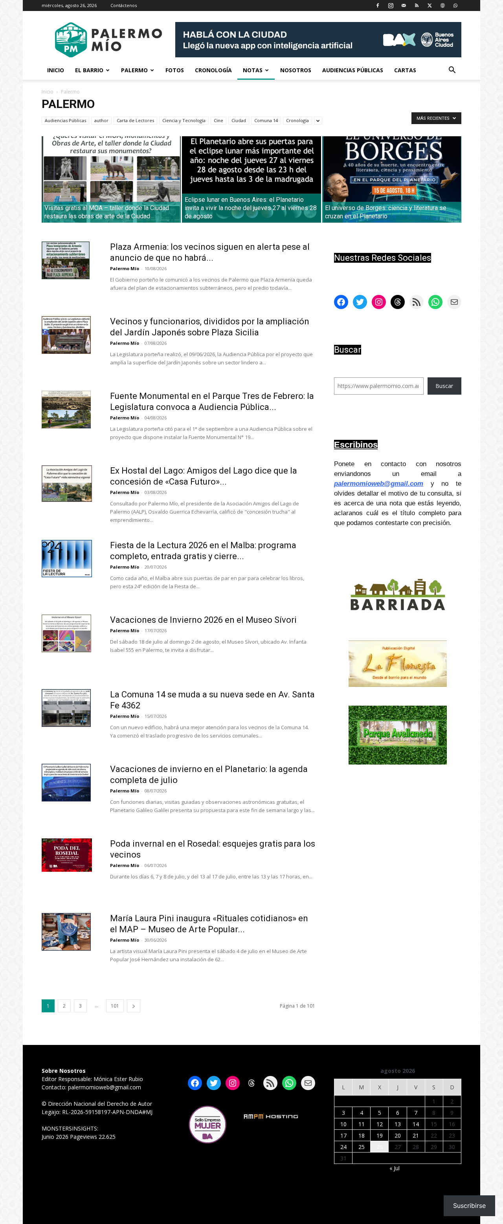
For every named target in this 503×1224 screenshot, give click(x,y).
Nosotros (295, 70)
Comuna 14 (266, 120)
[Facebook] (378, 5)
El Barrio (89, 70)
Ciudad (238, 120)
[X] (429, 5)
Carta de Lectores (135, 120)
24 (343, 1147)
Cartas (405, 70)
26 (379, 1147)
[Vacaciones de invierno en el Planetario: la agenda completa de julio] (66, 782)
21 (416, 1135)
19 (379, 1135)
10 (343, 1124)
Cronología (213, 70)
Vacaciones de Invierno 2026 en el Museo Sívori (203, 620)
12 (379, 1124)
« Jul (394, 1168)
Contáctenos (123, 5)
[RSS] (416, 5)
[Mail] (403, 5)
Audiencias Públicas (352, 70)
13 (398, 1124)
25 (361, 1147)
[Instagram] (391, 5)
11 (361, 1124)
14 (416, 1124)
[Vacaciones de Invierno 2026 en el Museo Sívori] (66, 633)
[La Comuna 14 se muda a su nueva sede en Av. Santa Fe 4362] (66, 708)
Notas (253, 70)
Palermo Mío (124, 268)
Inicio (55, 70)
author (101, 120)
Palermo (134, 70)
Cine (218, 120)
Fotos (174, 70)
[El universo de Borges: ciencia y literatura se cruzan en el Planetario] (391, 179)
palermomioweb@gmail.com (378, 483)
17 (343, 1135)
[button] (451, 71)
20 (398, 1135)
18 (361, 1135)
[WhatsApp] (455, 5)
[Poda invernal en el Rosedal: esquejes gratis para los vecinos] (67, 855)
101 (115, 1006)
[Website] (442, 5)
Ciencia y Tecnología (184, 120)
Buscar (444, 386)
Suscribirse (469, 1205)
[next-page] (133, 1005)
